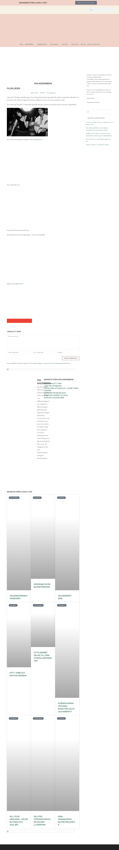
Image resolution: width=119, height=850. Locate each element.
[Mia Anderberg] (96, 62)
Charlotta (88, 144)
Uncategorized (51, 93)
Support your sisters (54, 398)
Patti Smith (10, 139)
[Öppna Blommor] (59, 44)
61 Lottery (88, 122)
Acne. (18, 185)
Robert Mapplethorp (36, 139)
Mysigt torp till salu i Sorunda (101, 130)
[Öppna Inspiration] (48, 44)
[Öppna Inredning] (35, 44)
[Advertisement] (59, 29)
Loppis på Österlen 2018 (55, 393)
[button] (9, 321)
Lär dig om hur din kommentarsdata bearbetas (56, 363)
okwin (87, 139)
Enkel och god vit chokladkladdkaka (103, 136)
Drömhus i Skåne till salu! (56, 395)
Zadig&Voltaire (18, 284)
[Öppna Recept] (69, 44)
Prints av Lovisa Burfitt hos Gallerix (100, 144)
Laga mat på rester (53, 386)
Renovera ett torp (53, 383)
